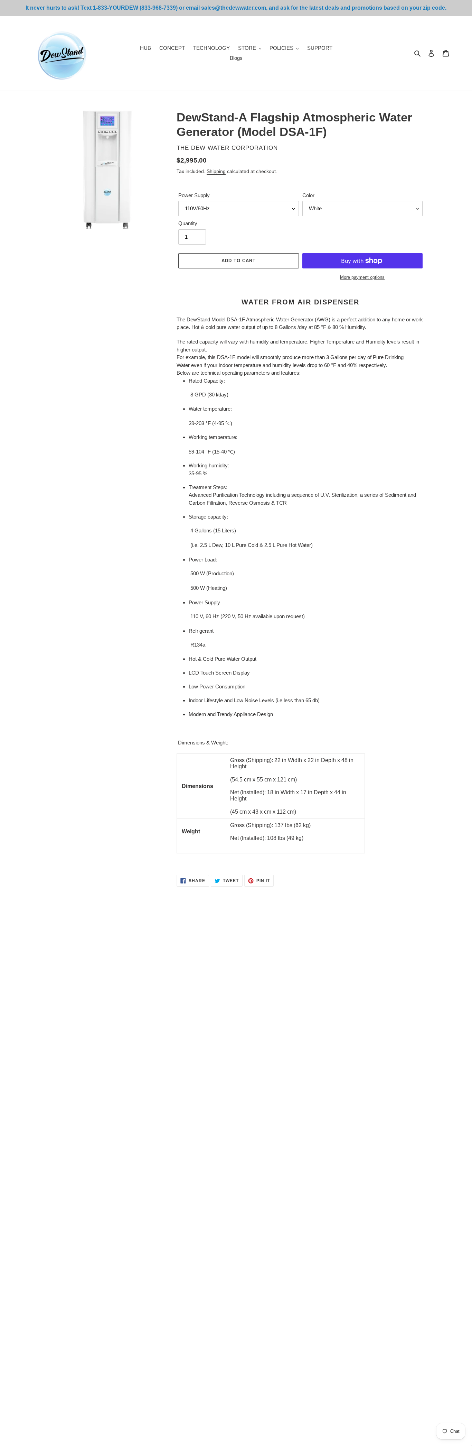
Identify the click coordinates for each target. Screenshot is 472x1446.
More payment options (362, 277)
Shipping (216, 171)
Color (308, 195)
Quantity (187, 223)
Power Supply (194, 195)
